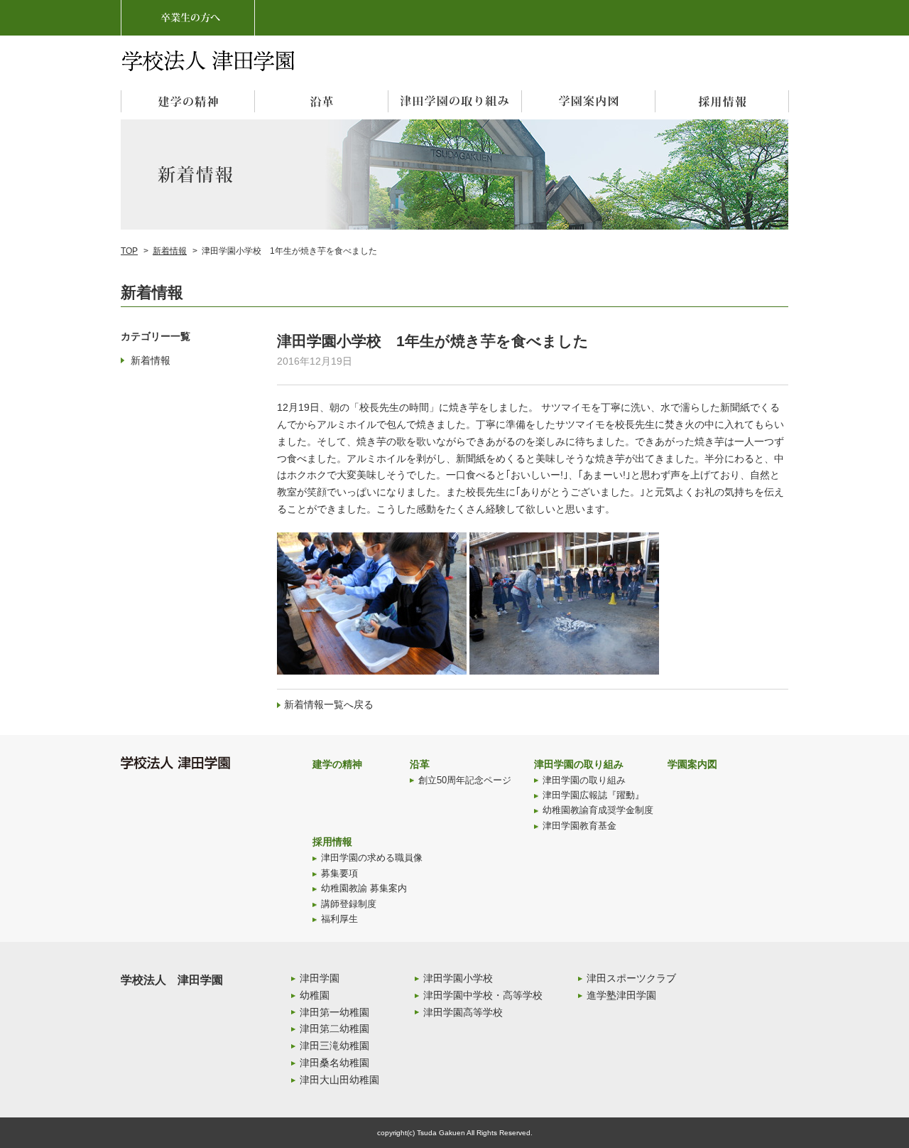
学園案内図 (692, 764)
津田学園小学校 (458, 978)
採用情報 (332, 841)
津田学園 (319, 978)
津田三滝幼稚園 (334, 1045)
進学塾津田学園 (621, 995)
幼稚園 (315, 995)
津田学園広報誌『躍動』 (593, 795)
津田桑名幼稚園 (334, 1062)
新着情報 (170, 251)
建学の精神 (337, 764)
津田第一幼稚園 (334, 1012)
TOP (129, 251)
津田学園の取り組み (579, 764)
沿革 (420, 764)
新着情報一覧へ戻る (329, 704)
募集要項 (339, 874)
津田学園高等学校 (463, 1012)
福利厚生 (339, 919)
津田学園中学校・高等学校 (483, 995)
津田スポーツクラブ (631, 978)
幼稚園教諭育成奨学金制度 (598, 810)
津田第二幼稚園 (334, 1028)
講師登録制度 (348, 904)
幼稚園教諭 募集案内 (364, 889)
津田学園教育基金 (579, 826)
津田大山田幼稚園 (339, 1079)
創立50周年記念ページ (464, 780)
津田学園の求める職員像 (372, 858)
